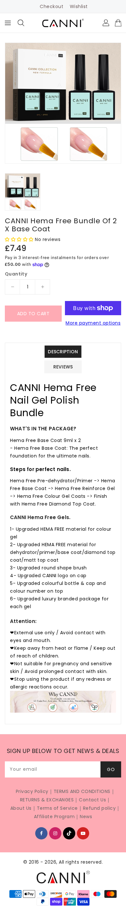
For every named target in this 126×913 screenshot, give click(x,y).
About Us (21, 808)
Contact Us (92, 800)
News (86, 816)
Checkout (51, 6)
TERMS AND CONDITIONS (82, 791)
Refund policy (99, 808)
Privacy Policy (32, 791)
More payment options (93, 323)
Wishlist (79, 6)
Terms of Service (57, 808)
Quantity (16, 274)
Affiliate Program (54, 816)
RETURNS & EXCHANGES (47, 800)
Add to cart (33, 313)
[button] (20, 239)
